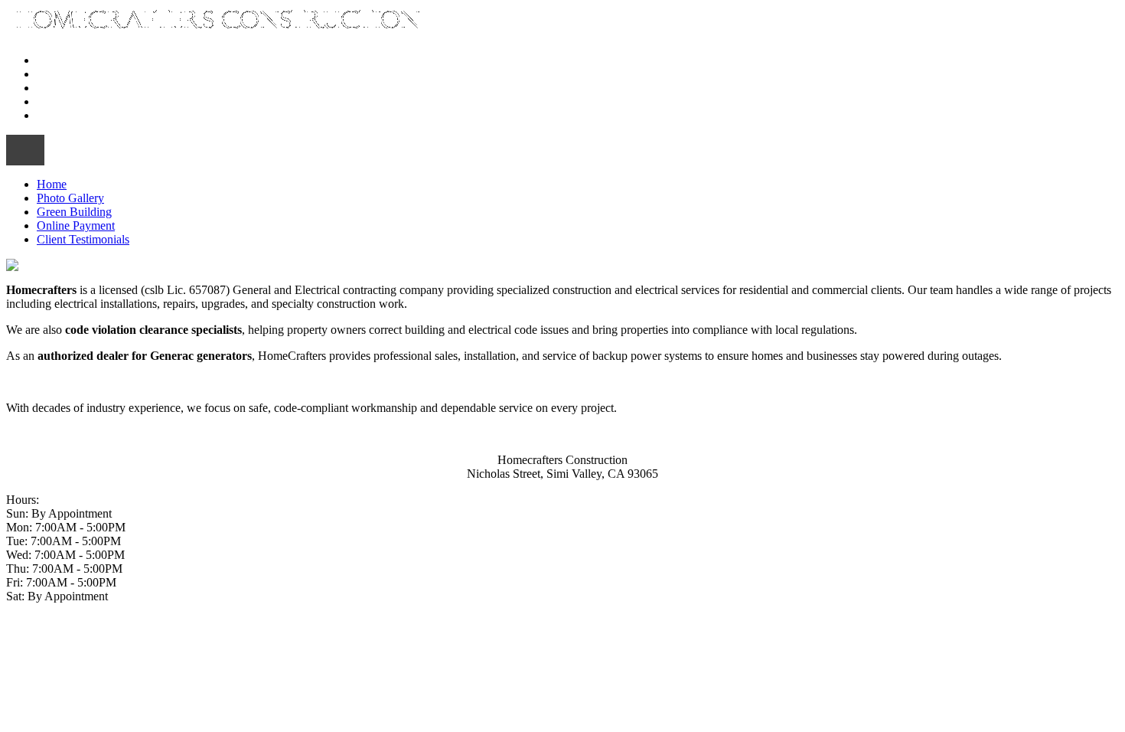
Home (52, 60)
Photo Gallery (70, 73)
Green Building (74, 87)
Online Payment (76, 101)
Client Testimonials (83, 115)
